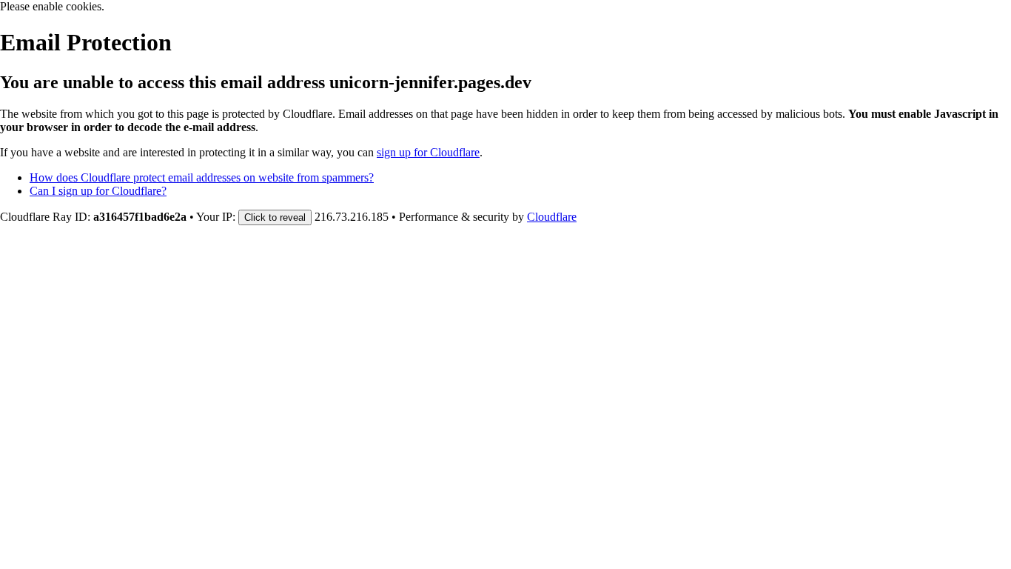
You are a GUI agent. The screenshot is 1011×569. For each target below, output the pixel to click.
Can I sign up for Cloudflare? (98, 190)
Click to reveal (275, 217)
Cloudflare (552, 216)
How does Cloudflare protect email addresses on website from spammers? (202, 177)
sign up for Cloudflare (428, 152)
